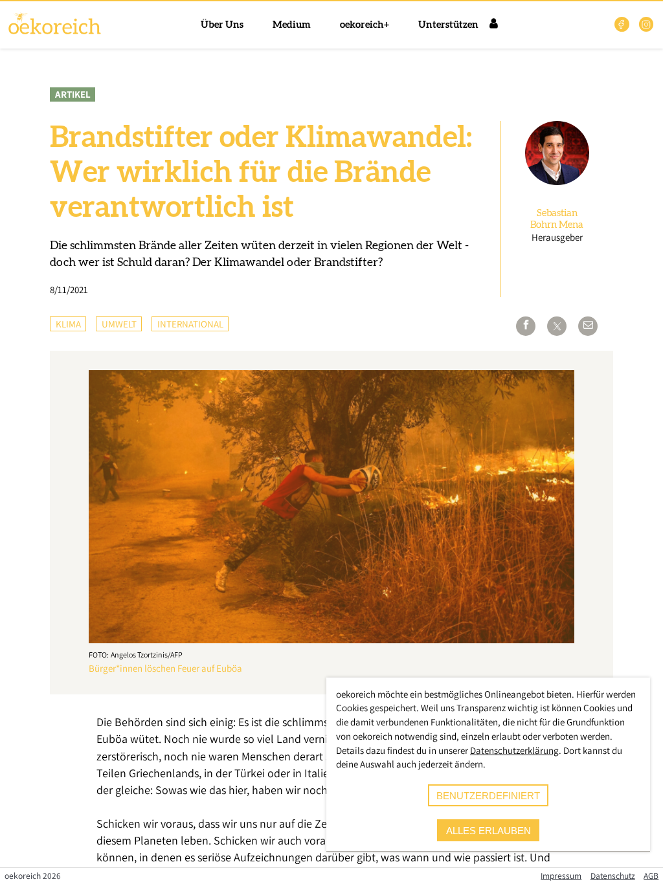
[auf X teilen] (557, 326)
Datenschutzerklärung (514, 750)
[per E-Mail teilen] (588, 326)
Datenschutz (612, 875)
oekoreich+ (364, 25)
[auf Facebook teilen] (525, 326)
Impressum (561, 875)
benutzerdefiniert (488, 795)
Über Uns (222, 25)
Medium (292, 25)
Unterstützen (448, 25)
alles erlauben (488, 830)
